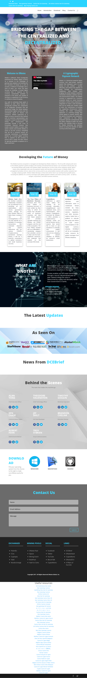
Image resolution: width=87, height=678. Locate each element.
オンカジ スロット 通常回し (43, 648)
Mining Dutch (34, 557)
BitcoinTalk (51, 560)
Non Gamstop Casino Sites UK (43, 598)
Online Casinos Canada (43, 604)
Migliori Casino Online (43, 634)
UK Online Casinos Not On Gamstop (59, 3)
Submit (74, 530)
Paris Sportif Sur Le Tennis (43, 646)
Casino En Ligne (43, 673)
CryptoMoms (52, 563)
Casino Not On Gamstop (40, 3)
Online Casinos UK (43, 594)
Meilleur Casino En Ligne (43, 671)
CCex (12, 554)
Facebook (51, 551)
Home (39, 10)
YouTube (51, 557)
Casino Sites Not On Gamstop (43, 620)
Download (57, 10)
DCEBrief (69, 551)
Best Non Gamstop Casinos (43, 630)
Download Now (13, 3)
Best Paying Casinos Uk (31, 5)
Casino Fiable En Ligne (43, 658)
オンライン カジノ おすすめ (43, 608)
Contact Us (71, 10)
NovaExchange (16, 563)
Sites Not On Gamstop (43, 596)
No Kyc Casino (44, 652)
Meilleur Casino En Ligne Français (43, 636)
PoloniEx (14, 551)
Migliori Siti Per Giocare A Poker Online (43, 662)
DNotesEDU (70, 560)
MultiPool (32, 560)
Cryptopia (14, 557)
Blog (64, 10)
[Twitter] (16, 407)
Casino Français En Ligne (43, 654)
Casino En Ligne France (43, 656)
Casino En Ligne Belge (43, 640)
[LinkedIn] (13, 407)
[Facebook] (10, 407)
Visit (14, 194)
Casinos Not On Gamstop (43, 612)
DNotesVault (70, 554)
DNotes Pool (33, 551)
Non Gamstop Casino (44, 614)
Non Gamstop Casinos (43, 588)
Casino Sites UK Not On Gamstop (43, 624)
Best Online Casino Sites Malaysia (43, 664)
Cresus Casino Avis (43, 650)
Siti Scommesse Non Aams (43, 586)
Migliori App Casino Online (43, 642)
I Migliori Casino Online (43, 632)
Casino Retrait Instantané (43, 644)
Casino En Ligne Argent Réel (43, 660)
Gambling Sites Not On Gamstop (43, 590)
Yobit (12, 560)
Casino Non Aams (43, 628)
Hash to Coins (34, 563)
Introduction (47, 10)
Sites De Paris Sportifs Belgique (43, 638)
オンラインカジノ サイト (43, 610)
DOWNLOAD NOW (43, 56)
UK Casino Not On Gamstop (43, 602)
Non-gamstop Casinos (25, 3)
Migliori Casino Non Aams (43, 616)
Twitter (50, 554)
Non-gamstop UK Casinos (43, 606)
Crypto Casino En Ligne (43, 669)
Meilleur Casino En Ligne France (43, 618)
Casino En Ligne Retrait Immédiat (43, 666)
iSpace (31, 554)
